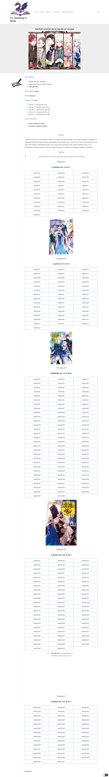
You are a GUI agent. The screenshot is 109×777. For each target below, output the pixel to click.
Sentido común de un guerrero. (37, 123)
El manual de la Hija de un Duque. (38, 126)
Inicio (36, 12)
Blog (42, 12)
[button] (51, 12)
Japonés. (37, 91)
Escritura (57, 12)
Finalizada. (33, 96)
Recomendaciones (67, 12)
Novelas (48, 12)
